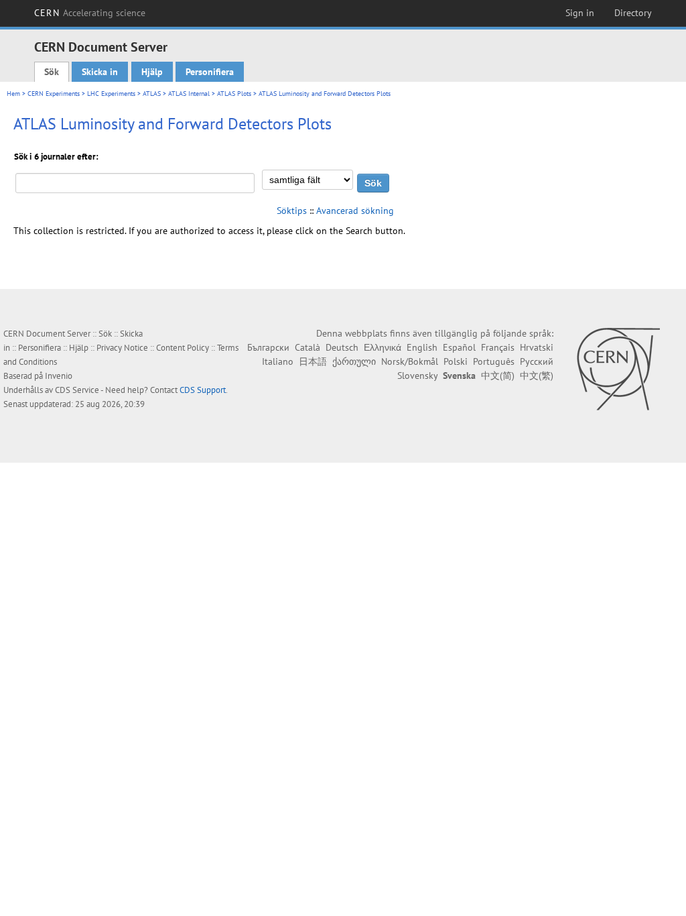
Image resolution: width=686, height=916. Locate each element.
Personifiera (210, 72)
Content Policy (182, 347)
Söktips (292, 211)
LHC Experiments (111, 93)
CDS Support (203, 390)
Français (497, 347)
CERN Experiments (53, 93)
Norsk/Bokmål (409, 361)
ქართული (354, 361)
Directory (633, 13)
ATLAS (152, 93)
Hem (13, 93)
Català (307, 347)
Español (459, 347)
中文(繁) (536, 375)
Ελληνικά (382, 347)
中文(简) (497, 375)
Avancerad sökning (355, 211)
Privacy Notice (122, 347)
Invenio (58, 376)
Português (493, 361)
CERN (89, 13)
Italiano (277, 361)
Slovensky (417, 375)
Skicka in (100, 72)
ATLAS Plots (234, 93)
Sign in (579, 13)
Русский (536, 361)
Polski (455, 361)
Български (268, 347)
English (422, 347)
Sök (51, 72)
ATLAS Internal (189, 93)
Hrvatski (536, 347)
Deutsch (342, 347)
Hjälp (152, 72)
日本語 (313, 361)
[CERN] (618, 369)
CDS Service (77, 390)
